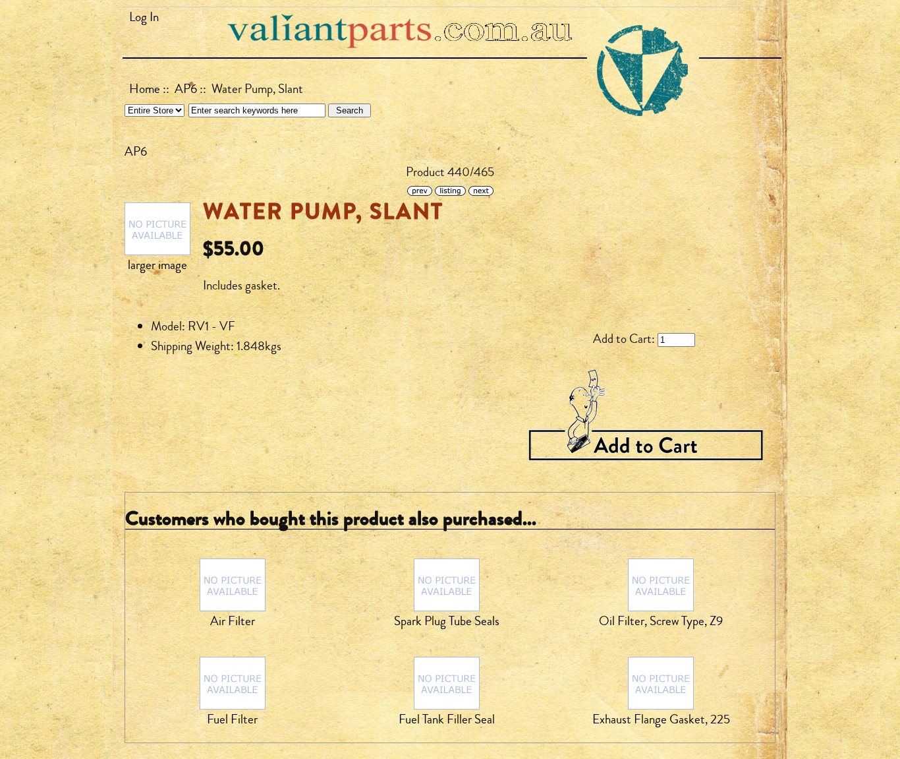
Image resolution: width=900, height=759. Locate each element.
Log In (144, 17)
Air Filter (232, 621)
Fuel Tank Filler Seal (447, 719)
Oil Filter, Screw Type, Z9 (661, 621)
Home (144, 89)
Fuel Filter (232, 719)
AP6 (186, 89)
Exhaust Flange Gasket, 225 (661, 719)
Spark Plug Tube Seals (446, 621)
